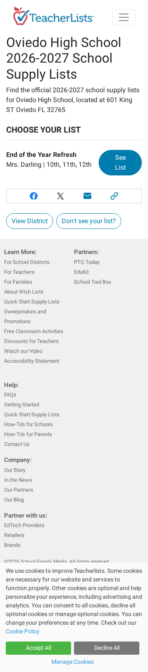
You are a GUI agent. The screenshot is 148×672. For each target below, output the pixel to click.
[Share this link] (114, 196)
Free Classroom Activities (33, 331)
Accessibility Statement (31, 361)
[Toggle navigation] (123, 17)
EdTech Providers (24, 525)
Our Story (14, 470)
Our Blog (14, 500)
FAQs (10, 395)
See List (128, 162)
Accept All (38, 647)
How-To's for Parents (28, 434)
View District (30, 221)
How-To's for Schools (28, 424)
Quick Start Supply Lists (32, 302)
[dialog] (74, 617)
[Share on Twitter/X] (60, 196)
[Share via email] (87, 196)
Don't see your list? (89, 221)
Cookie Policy (22, 631)
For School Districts (27, 262)
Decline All (107, 647)
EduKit (81, 272)
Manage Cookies (72, 661)
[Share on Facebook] (33, 196)
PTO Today (86, 262)
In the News (18, 480)
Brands (12, 545)
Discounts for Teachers (31, 341)
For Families (18, 282)
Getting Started (21, 404)
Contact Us (17, 444)
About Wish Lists (24, 292)
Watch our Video (23, 351)
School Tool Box (92, 282)
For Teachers (19, 272)
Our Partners (18, 490)
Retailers (14, 535)
